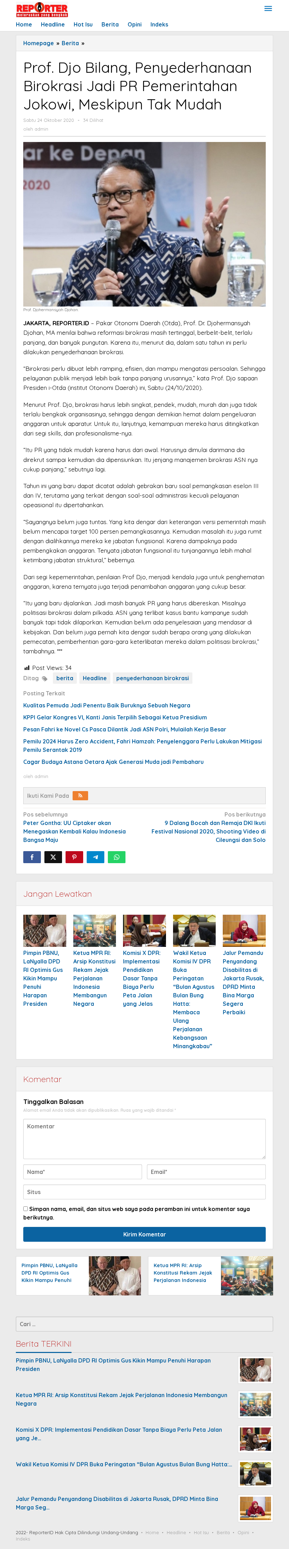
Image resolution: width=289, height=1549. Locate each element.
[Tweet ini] (53, 857)
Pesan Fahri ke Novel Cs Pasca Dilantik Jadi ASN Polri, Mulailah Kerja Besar (124, 729)
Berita (223, 1532)
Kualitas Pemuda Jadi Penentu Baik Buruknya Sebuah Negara (106, 705)
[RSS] (80, 795)
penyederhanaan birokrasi (152, 678)
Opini (243, 1532)
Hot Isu (201, 1532)
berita (64, 678)
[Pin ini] (74, 857)
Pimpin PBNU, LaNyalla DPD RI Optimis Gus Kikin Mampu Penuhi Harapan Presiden (43, 978)
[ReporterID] (42, 9)
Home (152, 1532)
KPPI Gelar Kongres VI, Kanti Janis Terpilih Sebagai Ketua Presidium (115, 717)
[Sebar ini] (32, 857)
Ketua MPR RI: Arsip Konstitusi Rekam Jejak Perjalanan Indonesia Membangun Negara (94, 978)
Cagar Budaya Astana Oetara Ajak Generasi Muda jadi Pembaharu (113, 761)
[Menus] (268, 9)
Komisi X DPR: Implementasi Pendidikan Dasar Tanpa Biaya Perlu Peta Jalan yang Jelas (142, 978)
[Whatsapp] (116, 857)
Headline (95, 678)
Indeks (23, 1539)
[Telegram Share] (95, 857)
